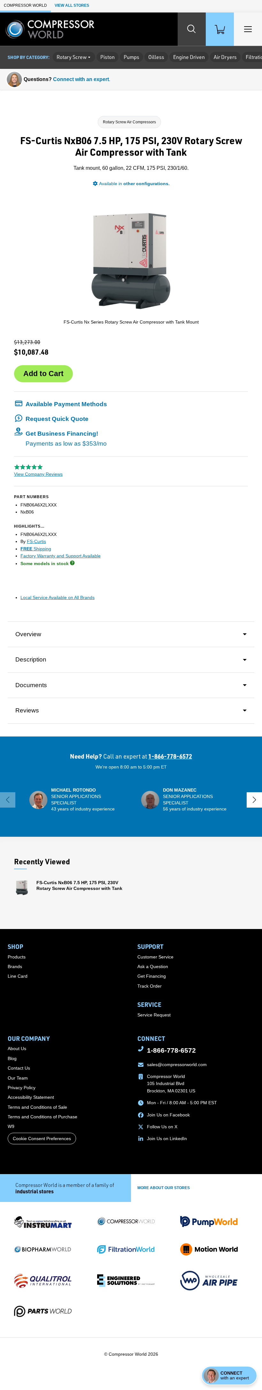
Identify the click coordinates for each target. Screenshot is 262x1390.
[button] (60, 404)
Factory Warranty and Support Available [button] (60, 555)
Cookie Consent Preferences (42, 1138)
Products (17, 956)
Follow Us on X (162, 1126)
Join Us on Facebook (168, 1114)
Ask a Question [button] (152, 966)
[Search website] (192, 29)
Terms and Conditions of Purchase (42, 1116)
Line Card (17, 976)
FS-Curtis (36, 541)
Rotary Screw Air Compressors (129, 122)
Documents (31, 685)
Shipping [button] (35, 548)
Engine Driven (189, 57)
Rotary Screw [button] (72, 57)
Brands (15, 966)
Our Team (18, 1078)
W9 (11, 1126)
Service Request (154, 1014)
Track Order (149, 986)
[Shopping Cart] (220, 29)
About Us (17, 1048)
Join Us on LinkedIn (167, 1138)
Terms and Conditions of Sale (37, 1107)
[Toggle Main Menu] (248, 29)
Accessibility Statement (31, 1097)
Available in (134, 183)
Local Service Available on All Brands (57, 597)
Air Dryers (225, 57)
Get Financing (151, 976)
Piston (107, 57)
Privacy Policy (21, 1087)
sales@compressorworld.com (177, 1064)
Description (30, 659)
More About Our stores (163, 1188)
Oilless (156, 57)
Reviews (27, 710)
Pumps (131, 57)
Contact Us (19, 1068)
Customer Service (155, 956)
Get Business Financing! (66, 438)
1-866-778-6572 (170, 756)
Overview (28, 634)
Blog (12, 1058)
